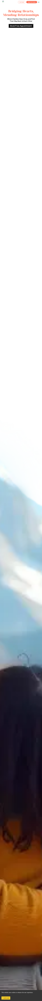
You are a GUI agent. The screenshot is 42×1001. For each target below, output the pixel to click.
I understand (5, 998)
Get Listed (22, 2)
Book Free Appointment (21, 26)
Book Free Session (32, 2)
